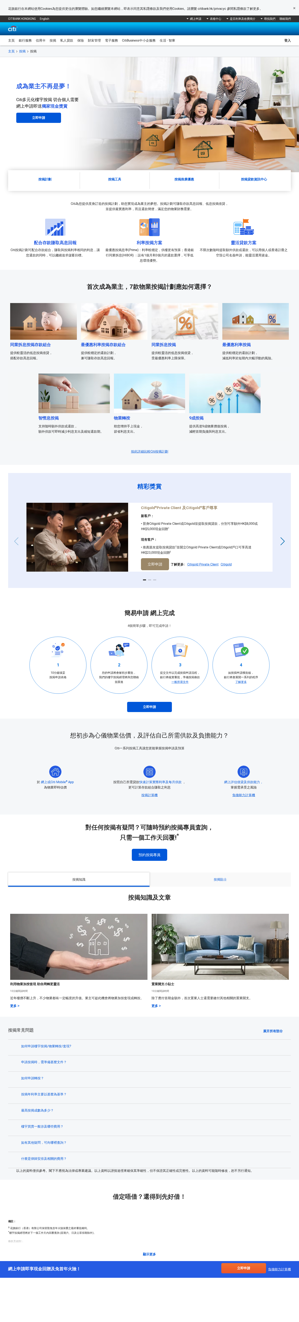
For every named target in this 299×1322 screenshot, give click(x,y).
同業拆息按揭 (164, 344)
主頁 (11, 40)
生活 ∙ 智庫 (167, 40)
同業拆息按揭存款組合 (30, 344)
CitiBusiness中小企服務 (139, 40)
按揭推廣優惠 (184, 179)
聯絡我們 (285, 18)
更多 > (14, 1006)
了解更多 (241, 682)
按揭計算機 (149, 795)
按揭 (22, 51)
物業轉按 (122, 418)
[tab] (79, 879)
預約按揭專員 (149, 855)
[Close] (294, 8)
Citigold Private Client (203, 564)
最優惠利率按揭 (236, 344)
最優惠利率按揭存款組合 (103, 344)
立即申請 (38, 118)
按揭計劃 (44, 179)
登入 (287, 40)
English (44, 18)
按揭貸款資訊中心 (254, 179)
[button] (144, 579)
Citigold (226, 564)
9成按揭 (196, 418)
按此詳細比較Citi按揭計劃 (149, 451)
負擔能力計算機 (243, 795)
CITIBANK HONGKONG (22, 18)
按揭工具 (114, 179)
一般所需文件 (180, 682)
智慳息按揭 (48, 418)
